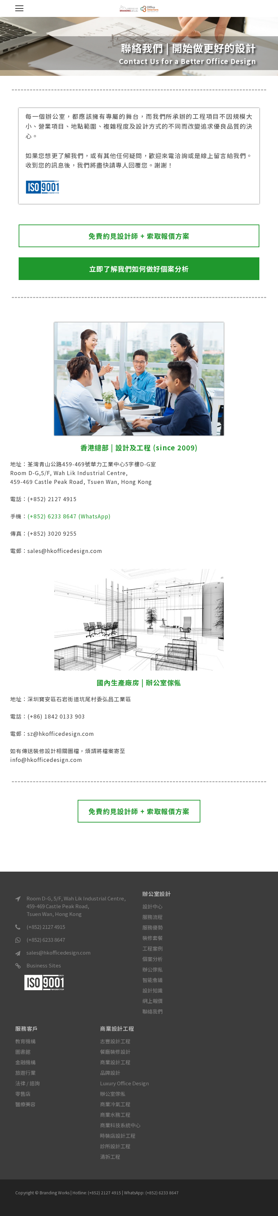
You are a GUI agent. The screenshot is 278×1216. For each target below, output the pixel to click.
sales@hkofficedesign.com (58, 952)
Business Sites (43, 965)
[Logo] (139, 8)
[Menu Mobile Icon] (19, 8)
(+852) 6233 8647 (45, 939)
